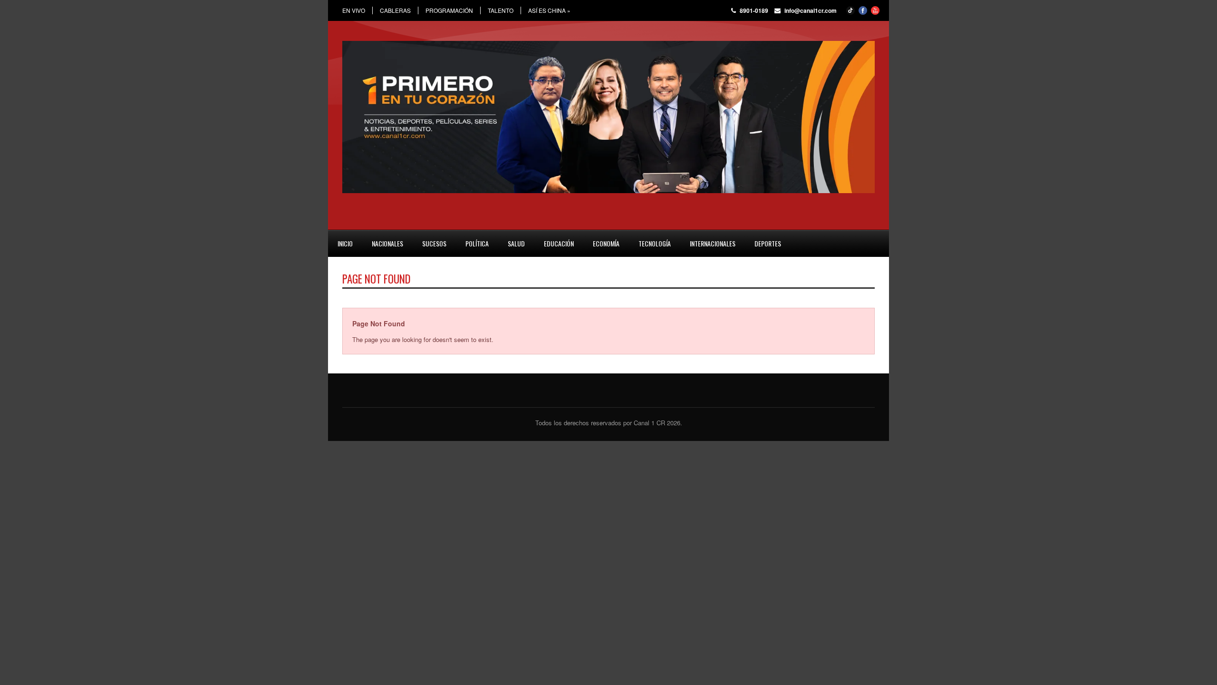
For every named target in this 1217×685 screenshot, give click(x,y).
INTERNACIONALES (712, 243)
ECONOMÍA (606, 243)
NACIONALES (387, 243)
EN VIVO (353, 10)
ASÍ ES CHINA (549, 10)
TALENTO (500, 10)
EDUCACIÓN (559, 243)
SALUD (516, 243)
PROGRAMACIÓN (449, 10)
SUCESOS (434, 243)
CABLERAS (395, 10)
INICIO (345, 243)
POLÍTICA (477, 243)
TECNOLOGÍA (654, 243)
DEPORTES (767, 243)
